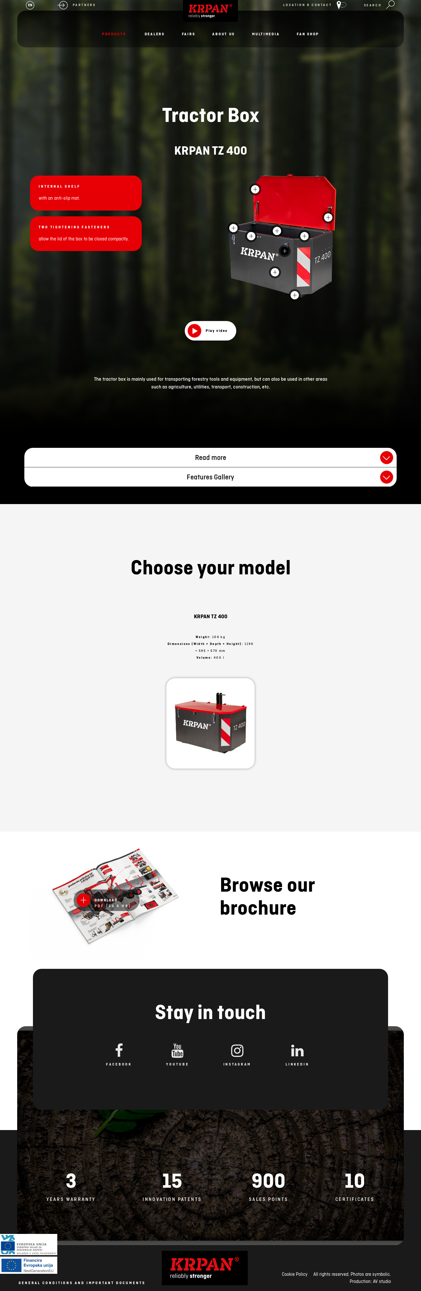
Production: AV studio (370, 1281)
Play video (216, 330)
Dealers (155, 33)
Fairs (188, 33)
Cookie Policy (295, 1274)
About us (223, 33)
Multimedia (266, 33)
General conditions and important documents (82, 1283)
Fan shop (308, 33)
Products (114, 33)
